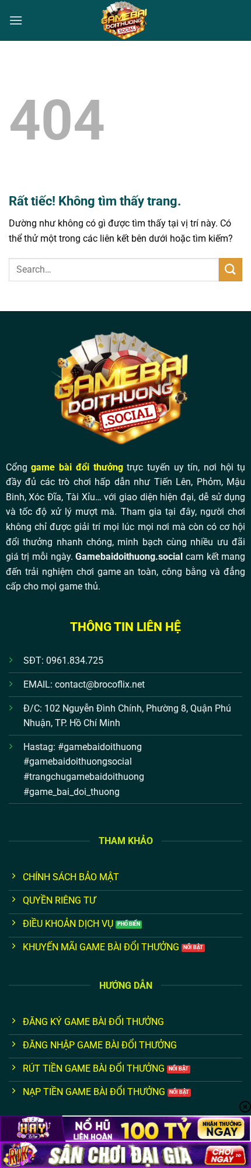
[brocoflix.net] (125, 20)
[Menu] (16, 20)
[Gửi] (230, 269)
